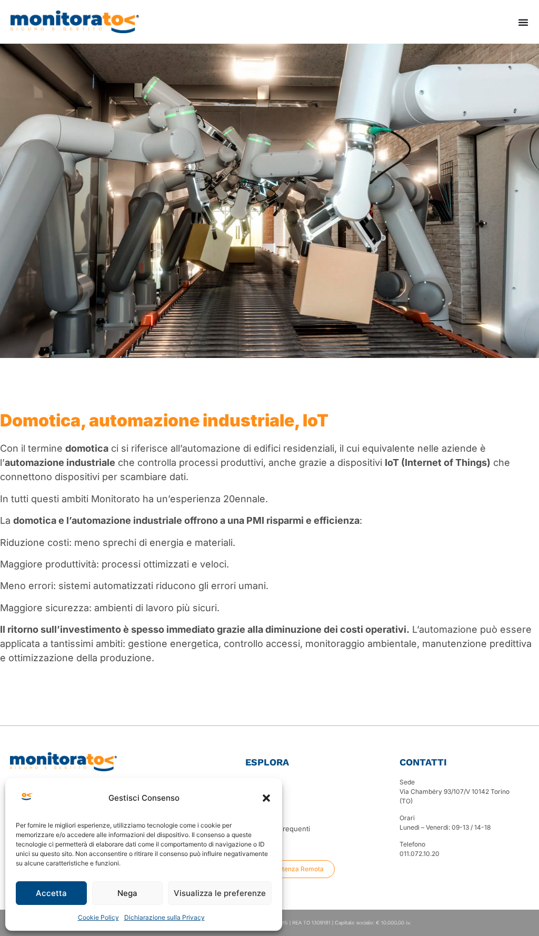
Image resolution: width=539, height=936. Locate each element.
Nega (127, 893)
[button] (266, 798)
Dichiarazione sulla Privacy (164, 917)
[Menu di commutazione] (523, 22)
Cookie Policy (98, 917)
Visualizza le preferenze (220, 893)
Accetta (51, 893)
